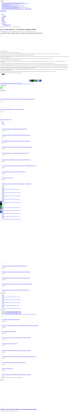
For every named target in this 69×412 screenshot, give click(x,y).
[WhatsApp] (34, 81)
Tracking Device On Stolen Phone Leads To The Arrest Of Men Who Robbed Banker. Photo (17, 147)
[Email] (38, 81)
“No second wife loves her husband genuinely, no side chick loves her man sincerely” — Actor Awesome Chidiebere (16, 8)
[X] (33, 81)
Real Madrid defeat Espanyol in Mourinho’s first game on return (10, 6)
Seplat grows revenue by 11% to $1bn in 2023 (9, 343)
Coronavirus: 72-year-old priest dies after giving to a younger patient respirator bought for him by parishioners (20, 325)
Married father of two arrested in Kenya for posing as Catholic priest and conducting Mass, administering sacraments (16, 9)
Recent (3, 123)
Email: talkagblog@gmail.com (7, 24)
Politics (4, 15)
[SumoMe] (40, 81)
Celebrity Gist (3, 17)
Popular (3, 122)
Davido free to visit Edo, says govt (5, 119)
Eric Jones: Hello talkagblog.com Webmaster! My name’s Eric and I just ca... (11, 202)
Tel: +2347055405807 (6, 25)
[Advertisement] (34, 42)
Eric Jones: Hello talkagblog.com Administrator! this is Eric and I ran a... (11, 216)
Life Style (3, 20)
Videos (3, 21)
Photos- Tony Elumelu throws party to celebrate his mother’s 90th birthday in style (15, 153)
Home (1, 26)
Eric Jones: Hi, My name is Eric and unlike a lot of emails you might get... (11, 189)
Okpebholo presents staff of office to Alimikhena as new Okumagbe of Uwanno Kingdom (13, 5)
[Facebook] (31, 81)
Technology (3, 19)
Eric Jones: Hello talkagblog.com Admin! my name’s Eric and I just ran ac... (11, 192)
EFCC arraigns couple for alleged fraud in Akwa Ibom (11, 319)
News (2, 14)
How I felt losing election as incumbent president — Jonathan (13, 311)
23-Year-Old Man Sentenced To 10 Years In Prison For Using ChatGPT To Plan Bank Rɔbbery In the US (15, 3)
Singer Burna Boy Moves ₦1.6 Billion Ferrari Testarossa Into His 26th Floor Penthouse (16, 159)
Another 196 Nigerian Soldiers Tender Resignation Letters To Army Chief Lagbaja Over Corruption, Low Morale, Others (20, 314)
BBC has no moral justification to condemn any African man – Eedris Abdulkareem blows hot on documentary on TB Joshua (16, 83)
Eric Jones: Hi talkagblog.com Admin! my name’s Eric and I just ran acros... (11, 195)
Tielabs (21, 377)
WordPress (15, 377)
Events (3, 23)
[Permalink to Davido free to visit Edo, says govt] (3, 176)
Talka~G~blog (3, 10)
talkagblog (4, 31)
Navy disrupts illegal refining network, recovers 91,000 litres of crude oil (11, 4)
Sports (3, 18)
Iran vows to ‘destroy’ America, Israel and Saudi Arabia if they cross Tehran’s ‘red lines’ (16, 337)
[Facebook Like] (36, 81)
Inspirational (5, 22)
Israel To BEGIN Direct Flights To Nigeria (9, 331)
